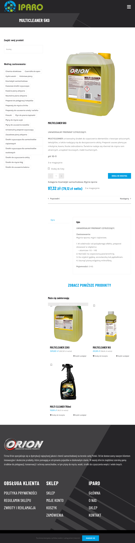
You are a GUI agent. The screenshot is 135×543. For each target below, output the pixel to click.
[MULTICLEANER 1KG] (111, 323)
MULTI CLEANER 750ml (60, 406)
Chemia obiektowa (13, 71)
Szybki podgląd (80, 356)
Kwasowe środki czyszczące (17, 86)
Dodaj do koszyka (119, 176)
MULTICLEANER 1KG (102, 347)
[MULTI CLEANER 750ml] (68, 382)
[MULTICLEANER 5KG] (89, 76)
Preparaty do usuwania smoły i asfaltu (22, 110)
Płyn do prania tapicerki (25, 115)
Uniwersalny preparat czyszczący (19, 130)
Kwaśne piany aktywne (15, 91)
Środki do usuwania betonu (17, 167)
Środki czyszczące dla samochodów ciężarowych (21, 141)
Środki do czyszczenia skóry (18, 157)
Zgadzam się (90, 538)
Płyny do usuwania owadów (17, 125)
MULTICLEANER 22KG (59, 347)
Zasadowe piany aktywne (16, 135)
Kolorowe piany (26, 76)
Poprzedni (55, 198)
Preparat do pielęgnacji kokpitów (19, 101)
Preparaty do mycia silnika (17, 105)
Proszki (9, 115)
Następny (124, 198)
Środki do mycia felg (14, 162)
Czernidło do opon (32, 71)
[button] (56, 169)
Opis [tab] (53, 220)
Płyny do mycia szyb (14, 120)
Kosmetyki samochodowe (17, 81)
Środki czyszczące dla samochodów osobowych (21, 150)
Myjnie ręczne (90, 182)
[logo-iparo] (23, 1)
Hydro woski (11, 76)
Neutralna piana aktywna (16, 96)
